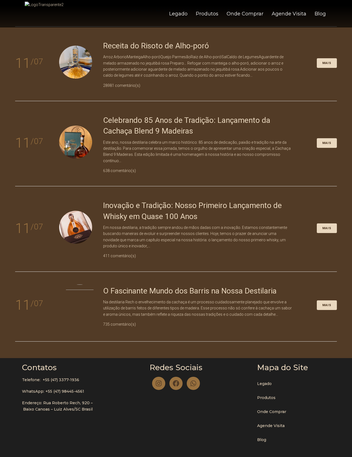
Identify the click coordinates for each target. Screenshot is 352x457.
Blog (320, 14)
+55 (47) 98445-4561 (64, 391)
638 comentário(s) (119, 170)
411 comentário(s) (119, 256)
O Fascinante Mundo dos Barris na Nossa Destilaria (190, 290)
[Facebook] (176, 383)
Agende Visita (289, 14)
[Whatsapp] (193, 383)
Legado (178, 14)
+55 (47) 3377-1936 (61, 379)
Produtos (207, 14)
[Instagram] (158, 383)
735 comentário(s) (119, 324)
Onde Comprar (245, 14)
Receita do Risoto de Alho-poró (156, 45)
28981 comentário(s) (121, 85)
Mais (326, 63)
